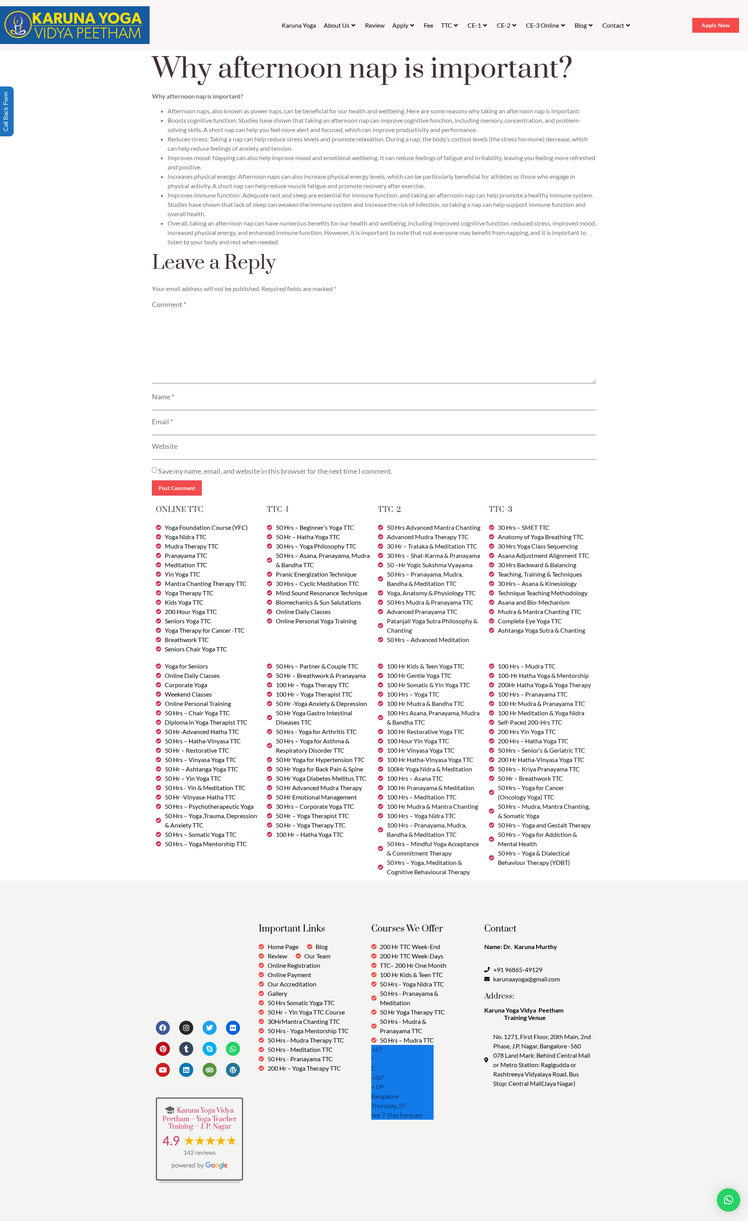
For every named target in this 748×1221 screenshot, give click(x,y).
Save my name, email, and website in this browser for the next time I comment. (275, 471)
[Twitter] (210, 1028)
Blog (581, 25)
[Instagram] (186, 1028)
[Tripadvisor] (210, 1070)
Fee (428, 25)
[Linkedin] (186, 1070)
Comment (169, 304)
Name (163, 396)
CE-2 (503, 25)
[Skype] (210, 1049)
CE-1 (474, 25)
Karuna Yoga (299, 25)
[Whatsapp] (233, 1049)
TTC (446, 25)
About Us (336, 25)
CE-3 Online (542, 25)
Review (375, 25)
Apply (400, 25)
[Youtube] (163, 1070)
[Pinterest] (163, 1049)
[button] (728, 1200)
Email (162, 421)
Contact (613, 25)
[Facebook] (163, 1028)
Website (165, 446)
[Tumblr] (186, 1049)
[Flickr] (233, 1028)
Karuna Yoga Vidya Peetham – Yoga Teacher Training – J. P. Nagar (199, 1118)
